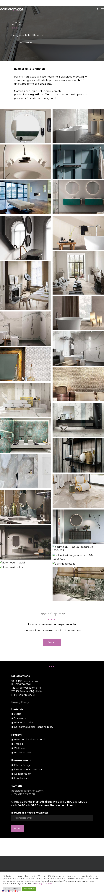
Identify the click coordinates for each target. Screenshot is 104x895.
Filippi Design (23, 765)
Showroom (21, 718)
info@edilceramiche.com (27, 790)
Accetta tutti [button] (29, 889)
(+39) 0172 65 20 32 (23, 794)
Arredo (18, 743)
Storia (17, 713)
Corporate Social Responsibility (33, 726)
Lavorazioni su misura (28, 769)
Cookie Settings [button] (12, 889)
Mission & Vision (24, 722)
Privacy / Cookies (43, 883)
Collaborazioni (23, 773)
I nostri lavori (22, 778)
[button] (102, 9)
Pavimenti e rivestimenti (29, 739)
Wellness (19, 748)
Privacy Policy (20, 702)
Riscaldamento (23, 752)
